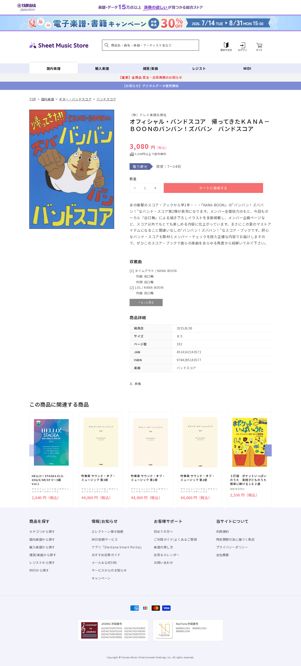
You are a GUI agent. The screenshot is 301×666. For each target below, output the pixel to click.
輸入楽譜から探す (42, 547)
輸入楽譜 (102, 68)
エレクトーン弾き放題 (108, 531)
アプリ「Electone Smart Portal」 (118, 547)
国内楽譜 (53, 68)
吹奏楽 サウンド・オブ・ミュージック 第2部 (197, 478)
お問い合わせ (163, 562)
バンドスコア (106, 99)
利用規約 (222, 531)
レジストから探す (42, 562)
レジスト (199, 68)
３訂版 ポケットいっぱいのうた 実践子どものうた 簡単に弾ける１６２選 (249, 480)
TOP (32, 99)
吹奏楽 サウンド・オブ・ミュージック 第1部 (148, 478)
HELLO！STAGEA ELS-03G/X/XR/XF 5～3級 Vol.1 (48, 480)
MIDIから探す (39, 570)
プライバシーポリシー (232, 547)
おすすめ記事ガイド (106, 555)
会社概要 (222, 555)
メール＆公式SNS (104, 562)
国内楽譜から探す (42, 539)
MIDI (247, 68)
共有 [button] (138, 383)
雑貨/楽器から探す (42, 555)
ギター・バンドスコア (75, 99)
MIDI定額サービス (105, 539)
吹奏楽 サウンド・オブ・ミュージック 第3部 (98, 478)
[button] (150, 45)
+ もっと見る (146, 302)
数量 (133, 178)
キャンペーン (101, 578)
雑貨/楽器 (150, 68)
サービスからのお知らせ (109, 570)
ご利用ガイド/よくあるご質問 (175, 539)
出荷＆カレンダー (167, 555)
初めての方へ (163, 531)
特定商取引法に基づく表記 (235, 539)
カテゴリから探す (42, 531)
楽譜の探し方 (163, 547)
